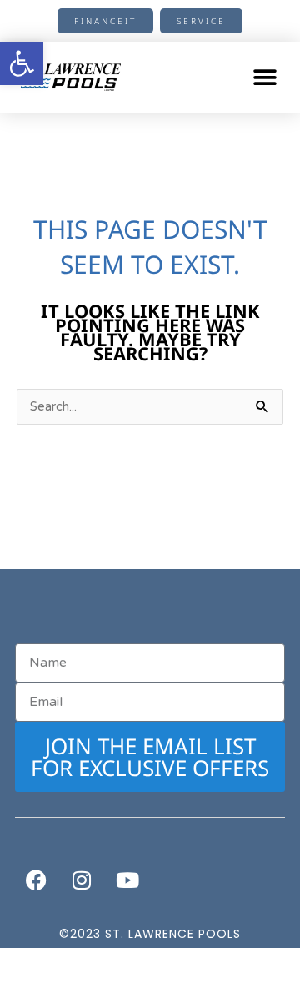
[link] (21, 63)
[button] (264, 77)
